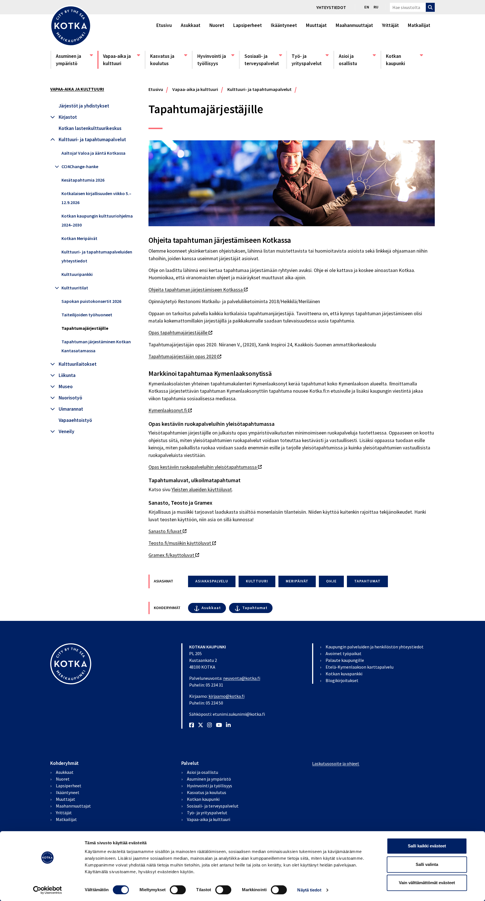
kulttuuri (257, 581)
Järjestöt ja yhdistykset (84, 106)
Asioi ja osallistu (357, 60)
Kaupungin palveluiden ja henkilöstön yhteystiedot (375, 647)
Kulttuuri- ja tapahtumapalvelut (92, 139)
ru (376, 7)
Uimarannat (71, 409)
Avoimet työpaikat (344, 653)
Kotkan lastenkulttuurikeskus (90, 128)
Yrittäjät (390, 25)
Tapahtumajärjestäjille (84, 328)
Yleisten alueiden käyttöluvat (201, 489)
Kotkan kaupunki (404, 60)
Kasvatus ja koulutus (168, 60)
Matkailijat (419, 25)
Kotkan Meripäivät (79, 238)
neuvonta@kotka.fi (241, 678)
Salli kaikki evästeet (427, 845)
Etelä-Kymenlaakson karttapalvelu (360, 667)
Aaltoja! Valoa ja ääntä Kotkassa (93, 153)
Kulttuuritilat (74, 288)
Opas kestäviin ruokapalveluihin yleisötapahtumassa (205, 467)
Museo (66, 386)
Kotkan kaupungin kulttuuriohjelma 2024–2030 (97, 220)
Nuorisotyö (70, 398)
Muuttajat (316, 25)
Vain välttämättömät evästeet (427, 882)
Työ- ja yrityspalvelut (310, 60)
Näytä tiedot (309, 890)
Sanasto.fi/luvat (167, 531)
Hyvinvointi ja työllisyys (215, 60)
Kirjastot (68, 117)
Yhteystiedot (331, 7)
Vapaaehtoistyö (75, 420)
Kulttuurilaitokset (78, 364)
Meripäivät (297, 581)
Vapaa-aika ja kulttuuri (121, 60)
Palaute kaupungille (345, 660)
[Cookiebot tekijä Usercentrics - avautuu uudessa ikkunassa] (47, 890)
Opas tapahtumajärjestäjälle (180, 333)
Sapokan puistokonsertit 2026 (91, 301)
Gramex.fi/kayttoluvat (173, 555)
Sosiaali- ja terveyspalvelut (262, 60)
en (366, 7)
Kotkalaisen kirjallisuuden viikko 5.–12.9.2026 (96, 198)
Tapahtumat (254, 607)
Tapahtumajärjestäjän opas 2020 (184, 356)
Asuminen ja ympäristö (74, 60)
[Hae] (430, 7)
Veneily (66, 431)
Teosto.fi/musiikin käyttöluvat (182, 543)
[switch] (178, 889)
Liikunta (67, 375)
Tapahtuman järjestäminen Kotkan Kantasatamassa (96, 346)
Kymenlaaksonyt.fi (170, 410)
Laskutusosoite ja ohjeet (335, 763)
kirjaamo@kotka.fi (226, 696)
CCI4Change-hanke (79, 166)
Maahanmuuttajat (354, 25)
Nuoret (216, 25)
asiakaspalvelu (211, 581)
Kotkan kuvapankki (344, 673)
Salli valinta (427, 864)
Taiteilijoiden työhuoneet (86, 314)
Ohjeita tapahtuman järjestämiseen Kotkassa (198, 290)
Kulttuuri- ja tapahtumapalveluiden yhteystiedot (96, 256)
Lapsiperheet (247, 25)
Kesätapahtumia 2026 (82, 180)
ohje (331, 581)
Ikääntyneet (284, 25)
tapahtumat (367, 581)
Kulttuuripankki (77, 274)
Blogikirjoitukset (342, 680)
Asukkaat (190, 25)
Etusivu (164, 25)
